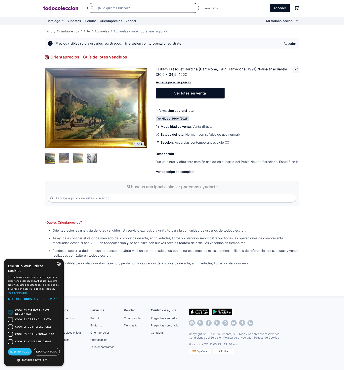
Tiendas (90, 21)
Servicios (97, 310)
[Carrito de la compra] (296, 8)
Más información (18, 292)
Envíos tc (96, 325)
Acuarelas (101, 31)
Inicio (49, 31)
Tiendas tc (131, 325)
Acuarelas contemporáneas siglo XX (140, 31)
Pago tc (95, 318)
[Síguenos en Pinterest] (225, 323)
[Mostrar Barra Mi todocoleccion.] (296, 21)
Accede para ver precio (173, 82)
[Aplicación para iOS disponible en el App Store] (199, 312)
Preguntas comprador (165, 325)
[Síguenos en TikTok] (242, 323)
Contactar (157, 332)
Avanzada (211, 8)
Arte (86, 31)
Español (201, 351)
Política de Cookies (266, 337)
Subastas (74, 21)
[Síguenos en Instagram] (192, 323)
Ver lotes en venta (190, 93)
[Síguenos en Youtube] (234, 323)
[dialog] (34, 312)
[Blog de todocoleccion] (250, 323)
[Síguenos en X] (217, 323)
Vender (130, 21)
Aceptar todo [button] (20, 351)
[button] (34, 301)
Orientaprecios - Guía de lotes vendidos (88, 57)
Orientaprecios (111, 21)
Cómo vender (132, 318)
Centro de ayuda (163, 310)
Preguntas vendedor (164, 318)
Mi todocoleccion (279, 21)
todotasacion (98, 339)
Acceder (289, 44)
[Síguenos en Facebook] (209, 323)
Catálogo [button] (53, 21)
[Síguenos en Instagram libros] (200, 323)
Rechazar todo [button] (46, 351)
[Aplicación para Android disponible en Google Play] (222, 312)
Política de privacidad (237, 337)
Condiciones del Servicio (205, 337)
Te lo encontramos (102, 347)
